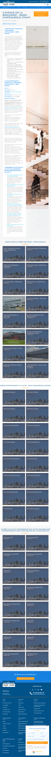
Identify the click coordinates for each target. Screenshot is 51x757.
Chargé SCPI (30, 637)
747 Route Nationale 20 (33, 475)
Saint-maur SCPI (8, 537)
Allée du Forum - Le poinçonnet (36, 281)
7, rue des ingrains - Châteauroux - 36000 (15, 70)
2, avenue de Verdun (9, 442)
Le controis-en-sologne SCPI (12, 620)
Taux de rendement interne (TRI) (24, 731)
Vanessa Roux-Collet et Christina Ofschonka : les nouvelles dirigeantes (15, 204)
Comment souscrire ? (7, 724)
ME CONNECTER (44, 1)
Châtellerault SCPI (32, 654)
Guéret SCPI (30, 620)
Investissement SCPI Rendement (11, 127)
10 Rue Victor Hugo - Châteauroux (36, 265)
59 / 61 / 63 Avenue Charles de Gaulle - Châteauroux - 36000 (15, 59)
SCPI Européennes (6, 744)
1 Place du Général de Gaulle (12, 475)
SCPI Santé (5, 749)
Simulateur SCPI (37, 709)
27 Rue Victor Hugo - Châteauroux (37, 248)
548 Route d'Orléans (32, 408)
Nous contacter (6, 733)
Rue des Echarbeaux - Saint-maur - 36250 (14, 77)
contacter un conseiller (25, 678)
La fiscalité (5, 708)
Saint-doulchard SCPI (33, 570)
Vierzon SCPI (7, 570)
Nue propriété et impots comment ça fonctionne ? (39, 723)
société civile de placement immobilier (12, 107)
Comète (19, 706)
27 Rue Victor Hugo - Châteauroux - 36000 (15, 62)
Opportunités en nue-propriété (39, 703)
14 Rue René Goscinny (33, 508)
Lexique (4, 726)
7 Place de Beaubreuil (33, 442)
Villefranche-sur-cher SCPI (34, 554)
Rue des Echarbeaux (9, 392)
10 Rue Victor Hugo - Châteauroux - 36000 (15, 67)
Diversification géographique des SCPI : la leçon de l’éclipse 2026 (15, 175)
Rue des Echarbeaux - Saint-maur (36, 298)
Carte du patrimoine (38, 714)
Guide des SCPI (21, 743)
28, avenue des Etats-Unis (34, 492)
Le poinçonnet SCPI (32, 537)
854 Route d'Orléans (9, 408)
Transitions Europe (22, 710)
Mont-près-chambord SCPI (11, 654)
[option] (37, 131)
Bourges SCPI (7, 587)
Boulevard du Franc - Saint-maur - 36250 (14, 75)
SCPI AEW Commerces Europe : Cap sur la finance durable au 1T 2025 (14, 214)
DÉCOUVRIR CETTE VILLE (13, 548)
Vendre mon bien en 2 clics (39, 711)
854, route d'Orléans (32, 392)
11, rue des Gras (8, 508)
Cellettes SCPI (8, 637)
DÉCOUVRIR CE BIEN (13, 259)
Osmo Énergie (21, 708)
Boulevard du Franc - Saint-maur (13, 298)
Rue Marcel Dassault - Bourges (36, 348)
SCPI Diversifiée (6, 751)
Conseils (4, 729)
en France (6, 40)
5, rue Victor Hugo (32, 458)
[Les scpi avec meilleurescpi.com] (9, 3)
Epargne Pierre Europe (22, 715)
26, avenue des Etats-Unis (11, 492)
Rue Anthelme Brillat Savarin (12, 458)
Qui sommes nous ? (6, 710)
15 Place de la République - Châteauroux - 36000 (14, 65)
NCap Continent (21, 712)
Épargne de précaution (22, 724)
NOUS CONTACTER (33, 1)
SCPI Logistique (6, 753)
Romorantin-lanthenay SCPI (35, 587)
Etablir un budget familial (23, 722)
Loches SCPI (30, 604)
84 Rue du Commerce (33, 425)
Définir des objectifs (22, 729)
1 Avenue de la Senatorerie (11, 425)
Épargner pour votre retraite (23, 726)
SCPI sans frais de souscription (9, 747)
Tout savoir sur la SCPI (7, 703)
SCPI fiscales (5, 715)
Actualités (5, 731)
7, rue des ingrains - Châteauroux (13, 281)
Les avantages (5, 706)
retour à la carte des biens (41, 14)
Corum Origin (20, 703)
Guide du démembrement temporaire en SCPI (23, 748)
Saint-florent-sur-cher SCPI (11, 554)
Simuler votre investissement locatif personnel (39, 706)
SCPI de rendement (6, 712)
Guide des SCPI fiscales (22, 745)
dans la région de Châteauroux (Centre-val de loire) (13, 38)
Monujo (4, 722)
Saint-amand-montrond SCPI (12, 604)
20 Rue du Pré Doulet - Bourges (13, 365)
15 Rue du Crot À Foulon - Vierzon (13, 348)
